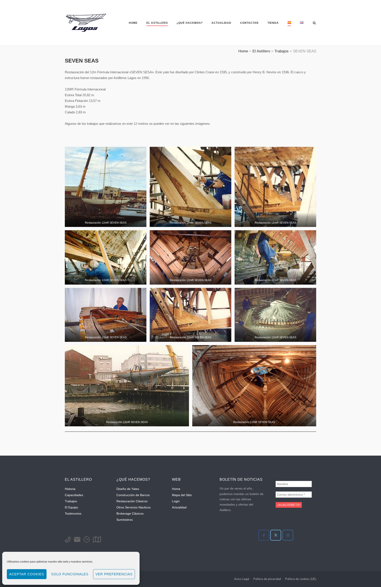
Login (176, 501)
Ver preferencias (114, 574)
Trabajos (71, 501)
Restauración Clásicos (132, 501)
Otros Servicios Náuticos (133, 507)
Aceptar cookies (26, 574)
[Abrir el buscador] (314, 23)
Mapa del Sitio (182, 495)
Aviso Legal (241, 579)
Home (133, 22)
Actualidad (221, 22)
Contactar (249, 22)
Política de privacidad (267, 579)
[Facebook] (263, 535)
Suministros (124, 519)
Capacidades (74, 495)
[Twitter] (275, 535)
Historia (70, 489)
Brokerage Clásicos (130, 513)
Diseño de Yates (127, 489)
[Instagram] (287, 535)
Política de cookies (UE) (300, 579)
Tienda (273, 22)
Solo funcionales (69, 574)
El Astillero (157, 22)
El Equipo (71, 507)
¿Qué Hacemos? (190, 22)
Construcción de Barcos (133, 495)
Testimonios (73, 513)
